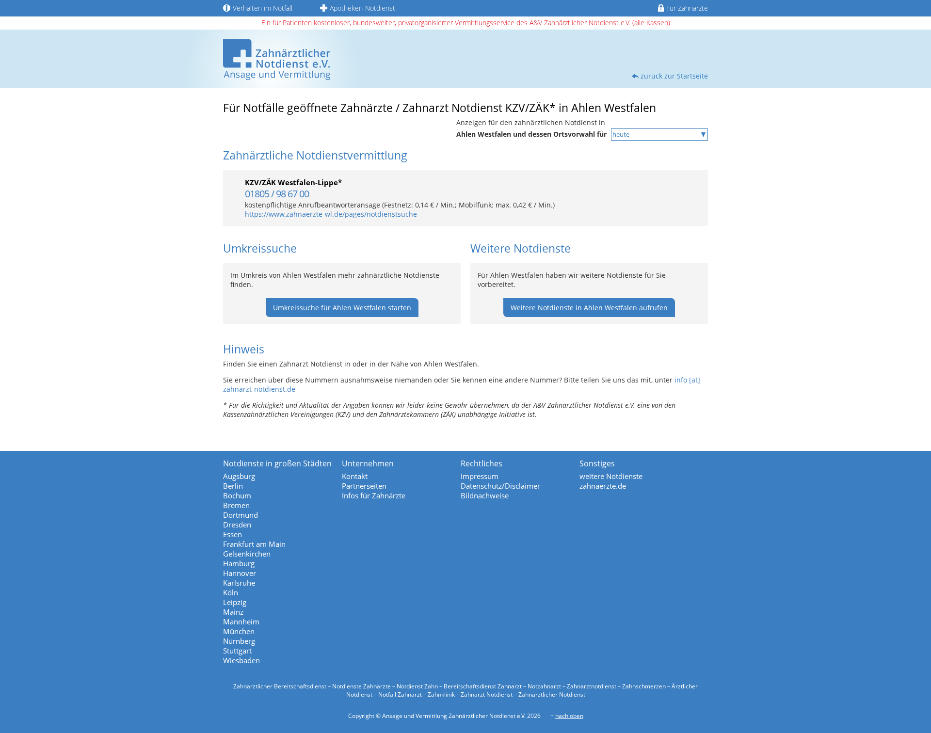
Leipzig (234, 602)
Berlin (233, 486)
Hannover (239, 573)
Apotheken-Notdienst (362, 8)
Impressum (479, 476)
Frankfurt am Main (254, 544)
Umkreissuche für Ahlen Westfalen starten (342, 307)
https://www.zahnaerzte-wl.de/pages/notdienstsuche (331, 214)
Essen (232, 534)
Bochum (237, 495)
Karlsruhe (239, 583)
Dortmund (240, 515)
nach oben (569, 716)
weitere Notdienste (610, 476)
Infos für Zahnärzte (373, 495)
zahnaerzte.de (602, 486)
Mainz (233, 612)
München (239, 631)
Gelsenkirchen (247, 553)
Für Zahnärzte (687, 8)
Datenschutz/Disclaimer (500, 486)
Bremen (236, 505)
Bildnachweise (485, 495)
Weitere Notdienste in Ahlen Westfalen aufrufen (589, 307)
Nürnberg (239, 641)
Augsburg (239, 476)
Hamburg (239, 563)
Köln (230, 592)
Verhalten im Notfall (262, 8)
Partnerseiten (364, 486)
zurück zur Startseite (674, 75)
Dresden (237, 524)
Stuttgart (237, 650)
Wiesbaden (241, 660)
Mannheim (241, 621)
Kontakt (355, 476)
